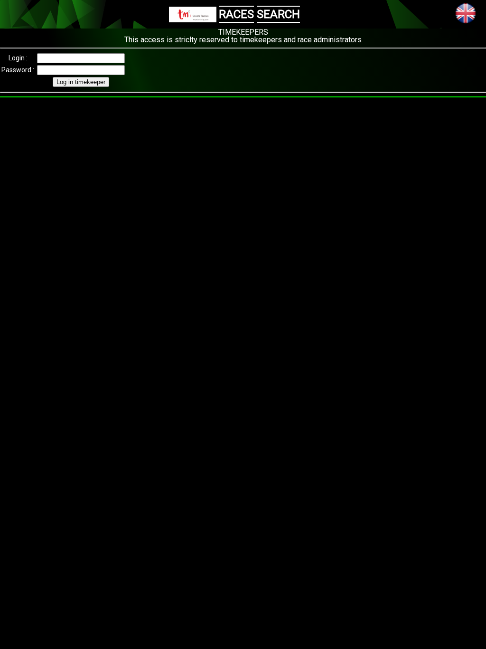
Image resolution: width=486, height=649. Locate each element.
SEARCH (278, 14)
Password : (17, 70)
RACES (236, 14)
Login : (18, 58)
